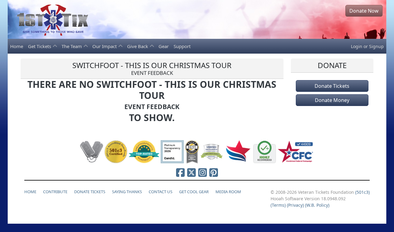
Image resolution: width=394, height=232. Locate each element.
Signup (376, 46)
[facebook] (180, 172)
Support (182, 46)
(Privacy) (295, 205)
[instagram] (202, 172)
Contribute (55, 191)
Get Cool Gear (194, 191)
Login (356, 46)
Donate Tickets (332, 86)
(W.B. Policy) (317, 205)
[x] (191, 172)
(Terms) (278, 205)
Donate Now (364, 10)
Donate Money (332, 100)
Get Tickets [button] (40, 46)
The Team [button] (72, 46)
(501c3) (362, 192)
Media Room (228, 191)
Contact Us (160, 191)
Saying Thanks (127, 191)
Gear (164, 46)
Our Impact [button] (105, 46)
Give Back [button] (138, 46)
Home (16, 46)
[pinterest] (213, 172)
